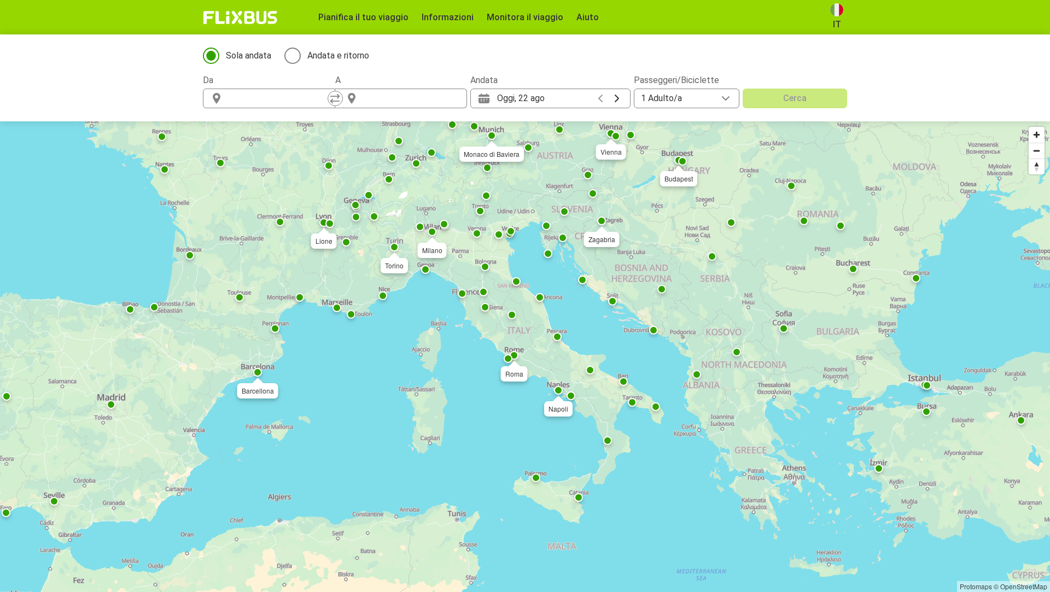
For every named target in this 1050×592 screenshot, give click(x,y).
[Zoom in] (1037, 135)
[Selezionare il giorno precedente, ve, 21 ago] (600, 98)
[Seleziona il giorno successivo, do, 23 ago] (616, 98)
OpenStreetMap (1023, 586)
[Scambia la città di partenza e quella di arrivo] (335, 98)
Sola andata (248, 55)
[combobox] (279, 98)
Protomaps (976, 586)
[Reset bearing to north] (1037, 166)
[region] (525, 356)
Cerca (795, 98)
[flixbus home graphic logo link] (240, 17)
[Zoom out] (1037, 151)
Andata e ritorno (338, 55)
